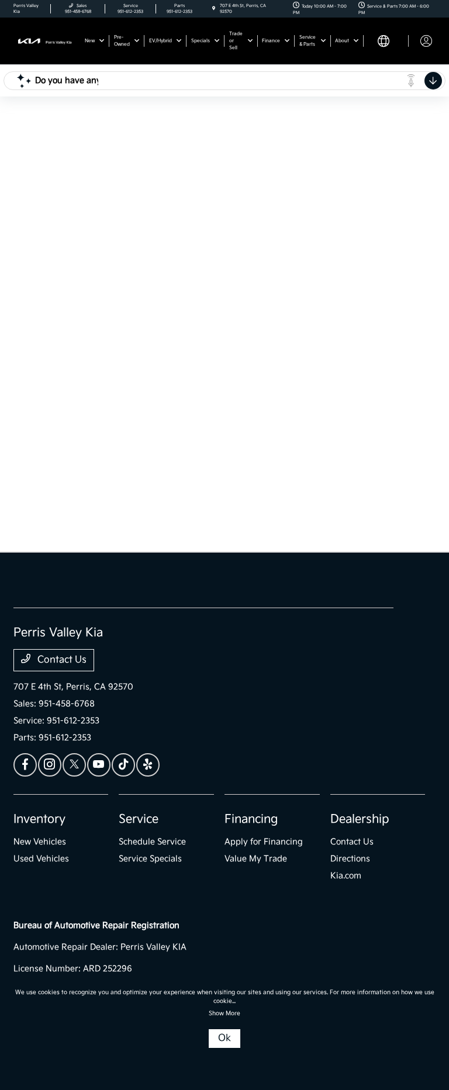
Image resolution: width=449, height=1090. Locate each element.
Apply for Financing (263, 842)
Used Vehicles (41, 859)
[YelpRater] (148, 765)
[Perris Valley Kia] (45, 40)
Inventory (39, 819)
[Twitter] (74, 765)
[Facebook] (25, 765)
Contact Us (61, 659)
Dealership (359, 819)
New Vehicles (39, 842)
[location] (213, 8)
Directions (350, 859)
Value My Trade (255, 859)
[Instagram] (49, 765)
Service (138, 819)
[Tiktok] (123, 765)
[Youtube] (98, 765)
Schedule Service (152, 842)
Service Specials (150, 859)
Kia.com (345, 876)
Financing (251, 819)
